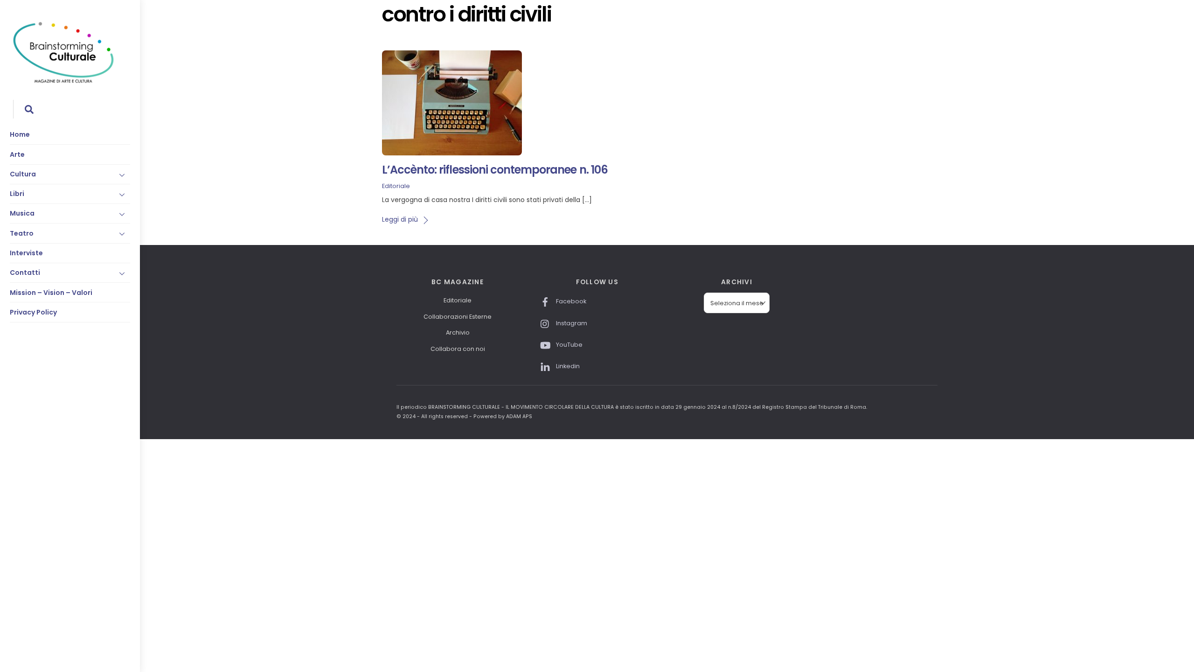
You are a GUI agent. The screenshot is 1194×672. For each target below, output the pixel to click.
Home (20, 134)
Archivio (458, 332)
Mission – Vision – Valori (51, 292)
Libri (17, 193)
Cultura (23, 174)
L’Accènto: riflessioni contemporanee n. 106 (495, 169)
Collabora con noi (457, 349)
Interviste (26, 253)
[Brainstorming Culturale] (63, 81)
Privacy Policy (33, 312)
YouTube (569, 345)
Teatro (22, 233)
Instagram (571, 323)
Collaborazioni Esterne (457, 317)
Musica (22, 213)
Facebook (570, 301)
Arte (17, 154)
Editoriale (396, 186)
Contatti (25, 272)
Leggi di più (400, 219)
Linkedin (567, 366)
